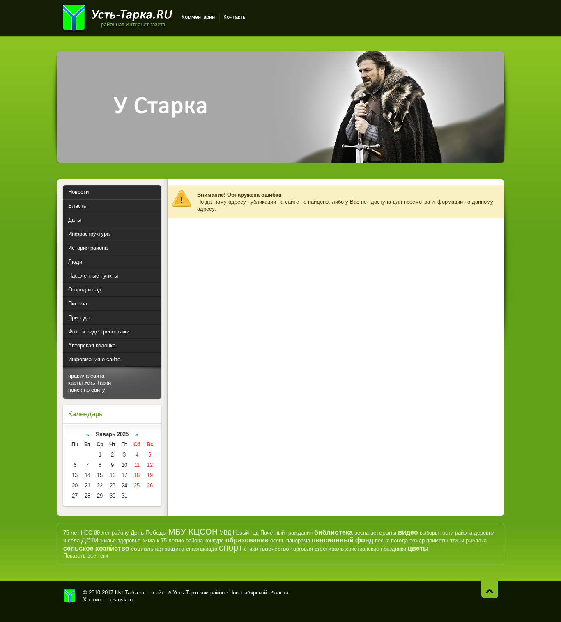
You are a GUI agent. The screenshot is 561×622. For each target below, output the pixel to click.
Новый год (246, 533)
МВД (225, 533)
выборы (429, 533)
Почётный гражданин (286, 533)
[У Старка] (280, 161)
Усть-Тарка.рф (70, 596)
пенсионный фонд (342, 540)
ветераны (383, 532)
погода (399, 540)
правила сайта (86, 376)
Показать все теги (85, 556)
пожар (417, 540)
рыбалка (476, 540)
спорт (230, 547)
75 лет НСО (77, 533)
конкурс (214, 540)
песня (382, 540)
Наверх (489, 589)
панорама (298, 540)
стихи (251, 549)
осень (277, 540)
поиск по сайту (86, 390)
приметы (437, 540)
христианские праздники (375, 549)
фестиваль (329, 548)
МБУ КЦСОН (193, 531)
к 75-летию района (180, 540)
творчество (274, 548)
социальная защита (157, 548)
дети (90, 539)
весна (361, 533)
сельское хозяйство (96, 548)
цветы (418, 548)
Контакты (234, 17)
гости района (456, 533)
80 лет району (111, 533)
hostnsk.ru (120, 600)
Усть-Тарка (117, 16)
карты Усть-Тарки (89, 383)
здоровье (128, 540)
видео (408, 532)
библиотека (333, 532)
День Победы (149, 532)
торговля (302, 549)
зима (148, 540)
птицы (456, 540)
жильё (108, 540)
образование (247, 540)
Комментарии (198, 17)
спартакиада (201, 549)
